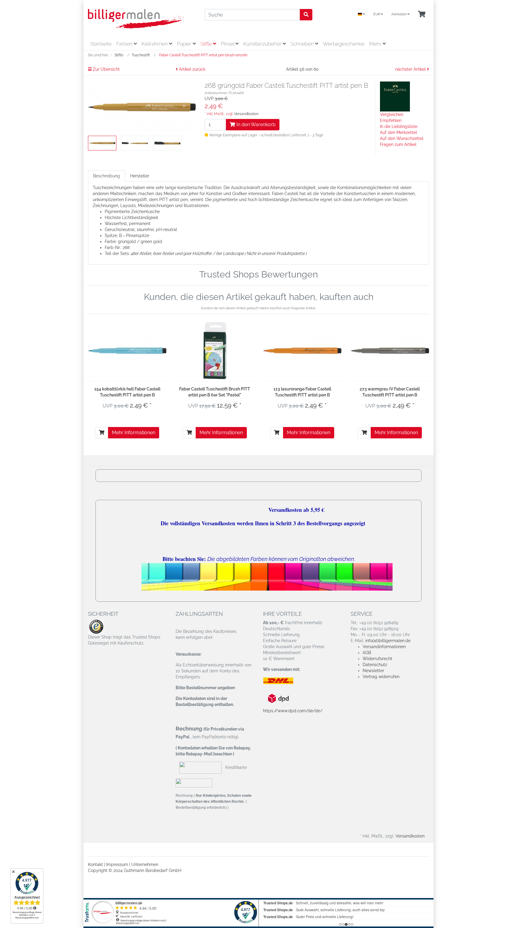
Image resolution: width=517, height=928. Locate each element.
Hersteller (139, 175)
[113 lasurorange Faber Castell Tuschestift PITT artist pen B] (302, 350)
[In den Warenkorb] (101, 432)
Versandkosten (246, 114)
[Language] (361, 14)
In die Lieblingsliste (398, 126)
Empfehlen (391, 120)
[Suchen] (306, 14)
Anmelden (399, 14)
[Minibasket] (421, 14)
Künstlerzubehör (263, 44)
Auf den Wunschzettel (401, 138)
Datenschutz (375, 664)
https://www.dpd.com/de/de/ (293, 710)
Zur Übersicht (106, 69)
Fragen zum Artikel (398, 144)
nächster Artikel (411, 69)
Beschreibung (106, 175)
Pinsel (228, 44)
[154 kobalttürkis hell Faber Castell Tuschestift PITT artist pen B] (127, 350)
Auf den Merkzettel (398, 132)
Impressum (117, 864)
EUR (377, 14)
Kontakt (95, 864)
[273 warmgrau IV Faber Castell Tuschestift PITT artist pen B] (390, 350)
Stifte (206, 44)
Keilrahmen (155, 44)
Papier (185, 44)
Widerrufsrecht (377, 658)
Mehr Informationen (133, 432)
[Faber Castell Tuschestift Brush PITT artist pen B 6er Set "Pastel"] (214, 350)
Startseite (101, 44)
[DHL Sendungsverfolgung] (283, 680)
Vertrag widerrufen (381, 676)
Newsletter (373, 670)
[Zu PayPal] (194, 783)
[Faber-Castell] (395, 96)
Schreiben (303, 44)
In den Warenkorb (255, 124)
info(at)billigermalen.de (387, 640)
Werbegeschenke (343, 44)
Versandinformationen (384, 646)
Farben (125, 44)
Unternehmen (144, 864)
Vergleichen (391, 114)
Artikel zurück (191, 69)
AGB (367, 652)
